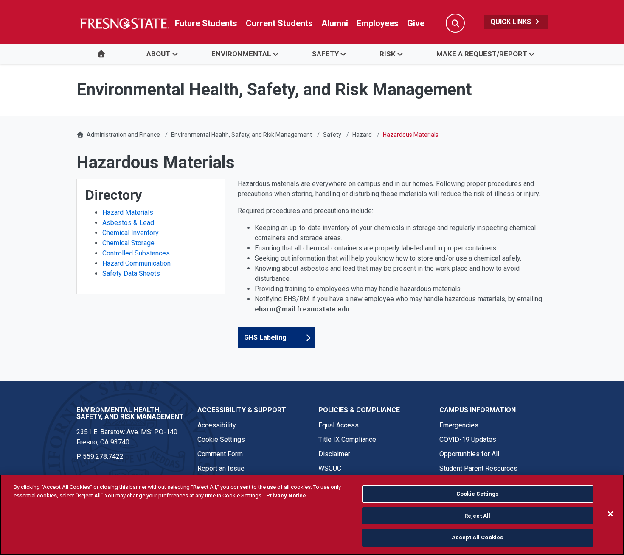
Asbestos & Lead (128, 223)
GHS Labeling (265, 337)
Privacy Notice (286, 495)
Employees (378, 23)
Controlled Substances (136, 253)
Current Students (279, 23)
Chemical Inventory (130, 233)
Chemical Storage (128, 243)
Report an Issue (221, 468)
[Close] (610, 514)
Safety (325, 54)
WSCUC (329, 468)
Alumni (334, 23)
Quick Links (511, 22)
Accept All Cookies (477, 537)
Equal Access (338, 425)
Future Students (206, 23)
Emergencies (458, 425)
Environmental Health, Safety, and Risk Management (241, 134)
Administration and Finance (123, 134)
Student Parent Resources (478, 468)
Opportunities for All (469, 454)
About (158, 54)
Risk (387, 54)
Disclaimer (334, 454)
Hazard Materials (127, 212)
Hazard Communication (136, 263)
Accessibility (216, 425)
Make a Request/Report (481, 54)
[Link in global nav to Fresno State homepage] (124, 23)
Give (415, 23)
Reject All (477, 516)
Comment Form (220, 454)
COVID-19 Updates (467, 440)
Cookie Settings (221, 440)
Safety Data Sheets (131, 273)
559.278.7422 (103, 456)
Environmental (241, 54)
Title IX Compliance (347, 440)
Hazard (362, 134)
